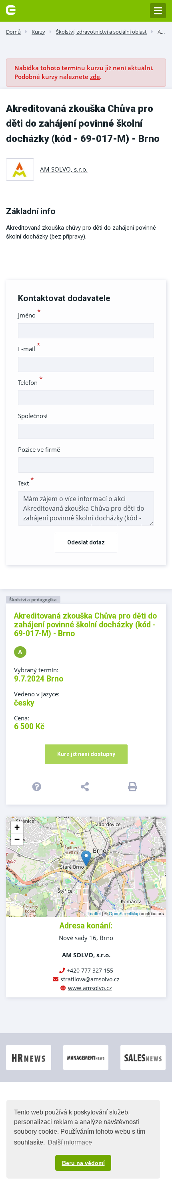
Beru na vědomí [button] (83, 1163)
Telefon (30, 382)
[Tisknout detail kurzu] (134, 786)
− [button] (17, 839)
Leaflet (94, 913)
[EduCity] (11, 9)
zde (95, 77)
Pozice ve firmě (39, 449)
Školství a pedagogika (33, 600)
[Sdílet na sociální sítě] (86, 786)
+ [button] (17, 827)
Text (26, 483)
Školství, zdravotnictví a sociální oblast (101, 31)
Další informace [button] (70, 1142)
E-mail (29, 349)
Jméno (29, 315)
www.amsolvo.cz (90, 988)
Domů (13, 31)
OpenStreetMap (124, 913)
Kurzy (38, 31)
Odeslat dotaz (86, 542)
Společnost (33, 416)
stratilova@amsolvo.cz (90, 979)
